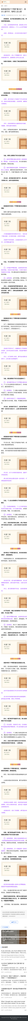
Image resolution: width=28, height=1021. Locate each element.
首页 (2, 5)
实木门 (20, 15)
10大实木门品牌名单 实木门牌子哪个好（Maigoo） (12, 964)
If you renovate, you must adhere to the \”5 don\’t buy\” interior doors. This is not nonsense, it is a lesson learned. (13, 952)
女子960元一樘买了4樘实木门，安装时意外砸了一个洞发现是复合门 (13, 977)
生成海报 (5, 927)
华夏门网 (3, 15)
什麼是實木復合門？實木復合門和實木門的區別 (13, 989)
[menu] (25, 2)
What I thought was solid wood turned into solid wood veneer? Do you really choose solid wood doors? (13, 1002)
